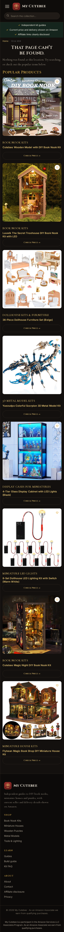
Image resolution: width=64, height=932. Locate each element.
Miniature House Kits (20, 746)
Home (5, 41)
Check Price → (32, 155)
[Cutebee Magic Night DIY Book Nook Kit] (32, 625)
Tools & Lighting (13, 840)
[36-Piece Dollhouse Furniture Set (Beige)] (32, 280)
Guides (8, 856)
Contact (8, 886)
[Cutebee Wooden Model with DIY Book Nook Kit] (32, 107)
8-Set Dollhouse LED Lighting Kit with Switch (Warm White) (30, 580)
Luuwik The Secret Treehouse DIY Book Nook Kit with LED (30, 235)
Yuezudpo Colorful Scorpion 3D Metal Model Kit (32, 405)
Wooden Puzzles (13, 830)
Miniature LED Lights (20, 573)
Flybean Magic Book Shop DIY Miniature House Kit (31, 752)
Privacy (8, 896)
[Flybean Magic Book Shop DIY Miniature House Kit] (32, 711)
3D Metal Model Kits (19, 401)
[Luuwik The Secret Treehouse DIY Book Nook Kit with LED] (32, 193)
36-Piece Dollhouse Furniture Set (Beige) (28, 319)
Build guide (10, 861)
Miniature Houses (13, 825)
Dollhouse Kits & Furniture (26, 315)
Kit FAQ (8, 866)
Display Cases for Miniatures (27, 486)
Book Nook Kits (15, 142)
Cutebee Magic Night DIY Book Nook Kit (27, 665)
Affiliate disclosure (14, 891)
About (7, 881)
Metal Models (11, 835)
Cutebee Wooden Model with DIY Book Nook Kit (32, 147)
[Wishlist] (57, 81)
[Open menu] (7, 6)
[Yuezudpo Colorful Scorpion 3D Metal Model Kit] (32, 366)
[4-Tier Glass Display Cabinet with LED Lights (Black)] (32, 452)
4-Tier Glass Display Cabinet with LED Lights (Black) (30, 493)
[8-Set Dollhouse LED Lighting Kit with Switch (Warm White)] (32, 538)
